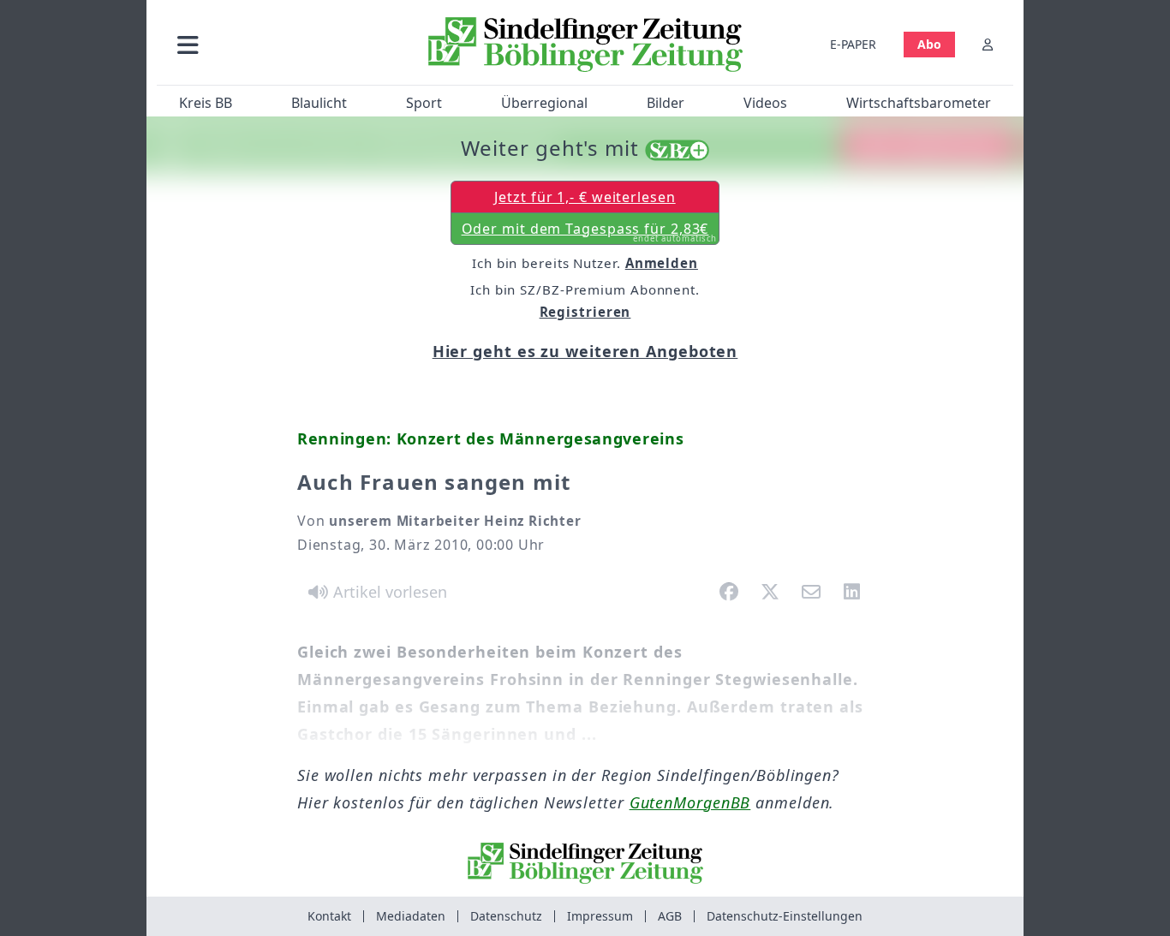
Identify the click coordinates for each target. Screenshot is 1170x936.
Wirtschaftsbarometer (918, 102)
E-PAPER (853, 44)
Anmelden (661, 262)
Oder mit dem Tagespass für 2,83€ (590, 232)
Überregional (544, 102)
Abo (929, 44)
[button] (279, 44)
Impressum (600, 916)
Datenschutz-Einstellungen (785, 916)
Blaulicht (319, 102)
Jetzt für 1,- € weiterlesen (584, 197)
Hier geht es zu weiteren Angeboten (585, 351)
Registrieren (585, 311)
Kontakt (329, 916)
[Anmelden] (987, 44)
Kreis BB (205, 102)
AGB (670, 916)
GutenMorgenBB (690, 802)
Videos (765, 102)
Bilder (665, 102)
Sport (424, 102)
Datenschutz (506, 916)
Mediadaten (410, 916)
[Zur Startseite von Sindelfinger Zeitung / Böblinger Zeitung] (585, 44)
